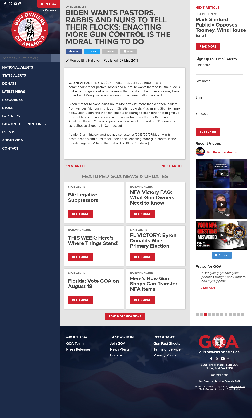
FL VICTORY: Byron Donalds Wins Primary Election (153, 241)
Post (93, 51)
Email (111, 51)
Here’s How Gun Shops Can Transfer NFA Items (153, 284)
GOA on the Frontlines (24, 124)
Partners (11, 116)
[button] (197, 314)
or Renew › (48, 10)
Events (8, 132)
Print (129, 51)
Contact (10, 148)
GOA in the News (207, 14)
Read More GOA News (125, 316)
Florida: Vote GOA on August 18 (93, 283)
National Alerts (17, 67)
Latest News (13, 92)
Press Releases (78, 349)
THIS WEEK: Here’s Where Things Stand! (93, 240)
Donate (9, 84)
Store (7, 108)
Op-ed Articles (76, 6)
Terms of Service (167, 349)
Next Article (173, 166)
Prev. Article (76, 166)
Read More (80, 214)
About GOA (12, 140)
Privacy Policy (164, 355)
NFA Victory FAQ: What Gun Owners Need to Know (152, 197)
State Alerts (14, 75)
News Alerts (119, 349)
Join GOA (48, 4)
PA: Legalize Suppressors (83, 197)
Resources (12, 100)
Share (74, 51)
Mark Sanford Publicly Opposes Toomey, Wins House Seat (221, 27)
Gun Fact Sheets (166, 343)
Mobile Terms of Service (210, 389)
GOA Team (75, 343)
